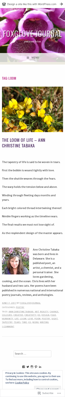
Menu (35, 57)
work (35, 322)
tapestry (7, 322)
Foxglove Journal (32, 33)
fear (53, 315)
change (54, 311)
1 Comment (8, 326)
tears (17, 322)
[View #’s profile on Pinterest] (35, 366)
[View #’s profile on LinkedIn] (40, 366)
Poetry (20, 307)
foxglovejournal (30, 303)
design (45, 315)
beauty (44, 311)
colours (7, 315)
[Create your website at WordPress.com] (32, 4)
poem (37, 318)
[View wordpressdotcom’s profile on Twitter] (27, 366)
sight (54, 318)
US (29, 322)
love (30, 318)
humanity (7, 318)
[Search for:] (32, 353)
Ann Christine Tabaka (21, 311)
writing (44, 322)
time (24, 322)
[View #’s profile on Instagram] (32, 366)
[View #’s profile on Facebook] (23, 366)
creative (18, 315)
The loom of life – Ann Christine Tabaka (23, 143)
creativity (30, 315)
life (17, 318)
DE (39, 315)
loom (23, 318)
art (37, 311)
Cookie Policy (22, 382)
